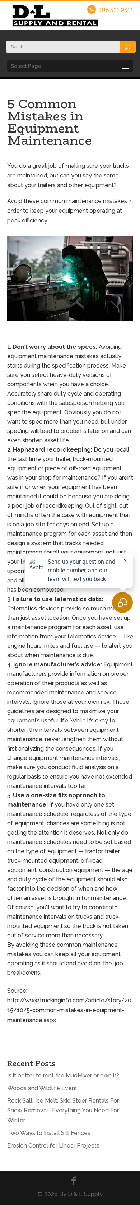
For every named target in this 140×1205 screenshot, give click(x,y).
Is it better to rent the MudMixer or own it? (63, 1075)
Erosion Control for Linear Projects (53, 1145)
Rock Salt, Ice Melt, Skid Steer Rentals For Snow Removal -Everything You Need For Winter (63, 1110)
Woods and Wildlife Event (42, 1088)
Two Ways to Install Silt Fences (48, 1133)
